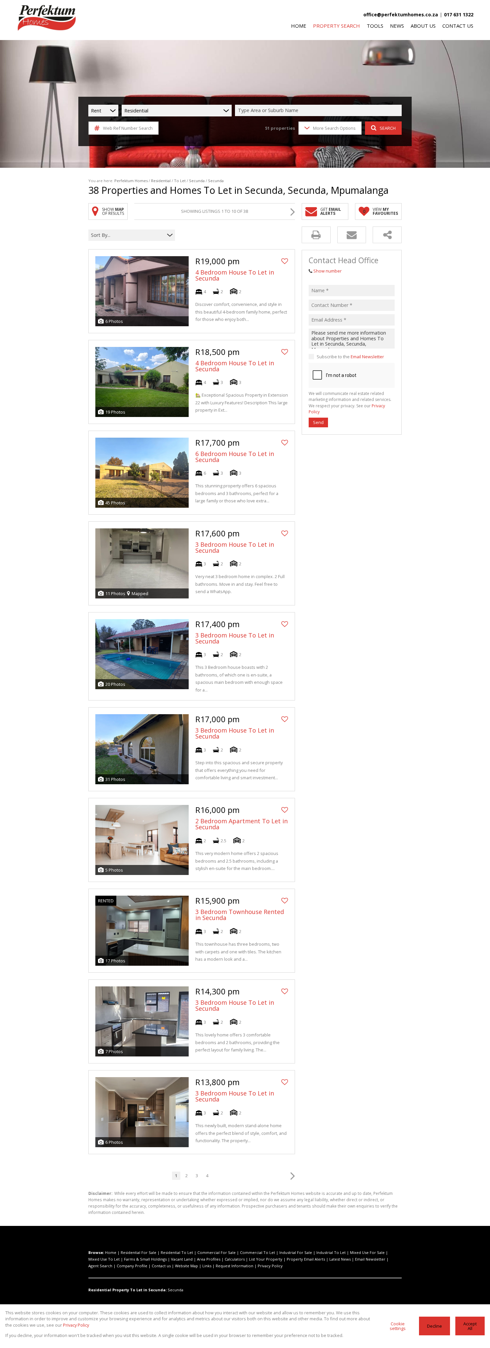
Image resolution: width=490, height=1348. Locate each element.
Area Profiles (208, 1259)
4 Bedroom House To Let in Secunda (234, 275)
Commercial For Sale (216, 1252)
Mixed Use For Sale (367, 1252)
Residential (161, 180)
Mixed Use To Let (104, 1259)
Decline (434, 1326)
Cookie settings (398, 1326)
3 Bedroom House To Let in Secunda (234, 547)
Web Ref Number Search (128, 128)
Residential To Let (177, 1252)
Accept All (470, 1326)
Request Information (234, 1265)
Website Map (186, 1265)
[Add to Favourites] (284, 261)
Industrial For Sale (295, 1252)
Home (110, 1252)
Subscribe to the (350, 357)
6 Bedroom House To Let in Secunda (234, 457)
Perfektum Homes (131, 180)
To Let (180, 180)
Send (318, 422)
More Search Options (334, 128)
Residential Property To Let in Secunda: (127, 1289)
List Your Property (265, 1259)
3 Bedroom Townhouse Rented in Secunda (239, 915)
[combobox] (319, 110)
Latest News (340, 1259)
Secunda (197, 180)
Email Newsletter (367, 357)
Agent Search (100, 1265)
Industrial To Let (331, 1252)
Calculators (235, 1259)
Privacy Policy (270, 1265)
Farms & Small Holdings (145, 1259)
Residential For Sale (138, 1252)
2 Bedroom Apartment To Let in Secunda (241, 824)
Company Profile (132, 1265)
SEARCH (388, 128)
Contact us (161, 1265)
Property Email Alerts (306, 1259)
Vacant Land (182, 1259)
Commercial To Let (257, 1252)
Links (206, 1265)
